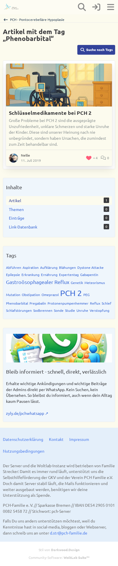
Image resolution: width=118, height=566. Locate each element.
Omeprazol (50, 294)
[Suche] (82, 7)
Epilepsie (13, 274)
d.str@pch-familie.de (68, 532)
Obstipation (31, 294)
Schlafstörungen (19, 310)
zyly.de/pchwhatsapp (25, 413)
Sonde (59, 310)
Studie (70, 310)
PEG (86, 294)
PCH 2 (71, 293)
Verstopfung (99, 310)
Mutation (13, 294)
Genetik (77, 282)
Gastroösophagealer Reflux (37, 282)
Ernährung (49, 274)
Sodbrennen (42, 310)
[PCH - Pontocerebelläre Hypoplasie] (13, 7)
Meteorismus (94, 282)
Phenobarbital (17, 303)
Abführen (13, 267)
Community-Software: (59, 557)
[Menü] (110, 7)
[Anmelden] (96, 7)
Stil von (59, 549)
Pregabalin (38, 303)
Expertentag (69, 274)
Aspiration (31, 267)
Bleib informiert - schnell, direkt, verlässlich (56, 371)
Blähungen (67, 267)
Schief (106, 303)
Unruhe (82, 310)
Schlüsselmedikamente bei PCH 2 (50, 112)
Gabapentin (89, 274)
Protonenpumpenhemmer (68, 303)
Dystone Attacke (90, 267)
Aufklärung (49, 267)
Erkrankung (30, 274)
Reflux (95, 303)
